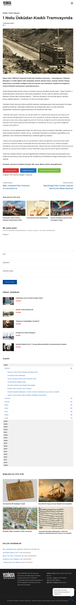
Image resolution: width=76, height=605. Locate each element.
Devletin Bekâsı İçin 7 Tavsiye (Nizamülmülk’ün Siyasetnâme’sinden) (41, 344)
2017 (5, 443)
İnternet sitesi (8, 271)
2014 (5, 451)
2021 (5, 432)
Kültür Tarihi (8, 13)
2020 (6, 435)
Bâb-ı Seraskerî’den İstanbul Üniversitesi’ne (16, 187)
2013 (5, 454)
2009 (6, 465)
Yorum (6, 234)
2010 (5, 462)
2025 (5, 421)
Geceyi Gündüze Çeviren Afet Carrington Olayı (22, 378)
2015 (5, 449)
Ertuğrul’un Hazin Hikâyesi (25, 333)
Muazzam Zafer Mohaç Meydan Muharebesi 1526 (23, 372)
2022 (6, 429)
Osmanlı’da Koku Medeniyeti (16, 375)
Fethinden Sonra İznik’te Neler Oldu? (29, 298)
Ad (4, 254)
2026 (6, 365)
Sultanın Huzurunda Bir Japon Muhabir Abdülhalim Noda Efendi (27, 395)
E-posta (6, 262)
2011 (5, 460)
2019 (5, 438)
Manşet (16, 13)
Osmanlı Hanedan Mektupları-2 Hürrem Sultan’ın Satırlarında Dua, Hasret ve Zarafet (33, 392)
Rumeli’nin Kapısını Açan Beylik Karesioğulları (21, 385)
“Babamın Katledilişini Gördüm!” (28, 321)
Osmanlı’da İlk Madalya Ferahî (17, 382)
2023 (6, 427)
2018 (5, 440)
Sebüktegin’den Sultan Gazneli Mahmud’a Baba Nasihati (58, 187)
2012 (5, 457)
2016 (5, 446)
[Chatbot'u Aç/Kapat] (71, 599)
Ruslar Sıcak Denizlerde (24, 309)
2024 (6, 424)
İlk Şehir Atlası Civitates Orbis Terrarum (20, 388)
